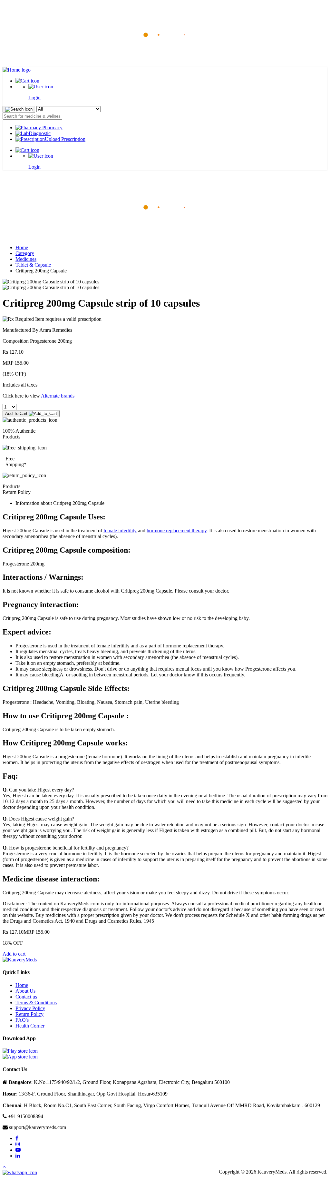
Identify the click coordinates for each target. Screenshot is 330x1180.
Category (24, 253)
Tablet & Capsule (33, 265)
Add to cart (14, 954)
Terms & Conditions (36, 1002)
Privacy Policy (30, 1008)
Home (21, 247)
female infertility (120, 530)
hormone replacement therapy (177, 530)
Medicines (25, 259)
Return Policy (29, 1014)
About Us (25, 991)
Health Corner (29, 1025)
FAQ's (22, 1020)
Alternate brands (57, 395)
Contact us (26, 996)
